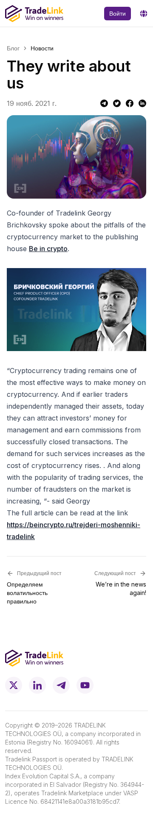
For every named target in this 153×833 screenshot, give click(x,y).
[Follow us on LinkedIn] (37, 685)
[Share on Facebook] (129, 103)
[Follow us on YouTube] (85, 685)
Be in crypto (48, 248)
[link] (42, 48)
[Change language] (143, 13)
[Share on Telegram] (104, 103)
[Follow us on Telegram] (61, 685)
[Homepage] (34, 13)
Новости (42, 48)
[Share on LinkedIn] (142, 103)
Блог (13, 48)
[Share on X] (117, 103)
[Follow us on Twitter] (13, 685)
